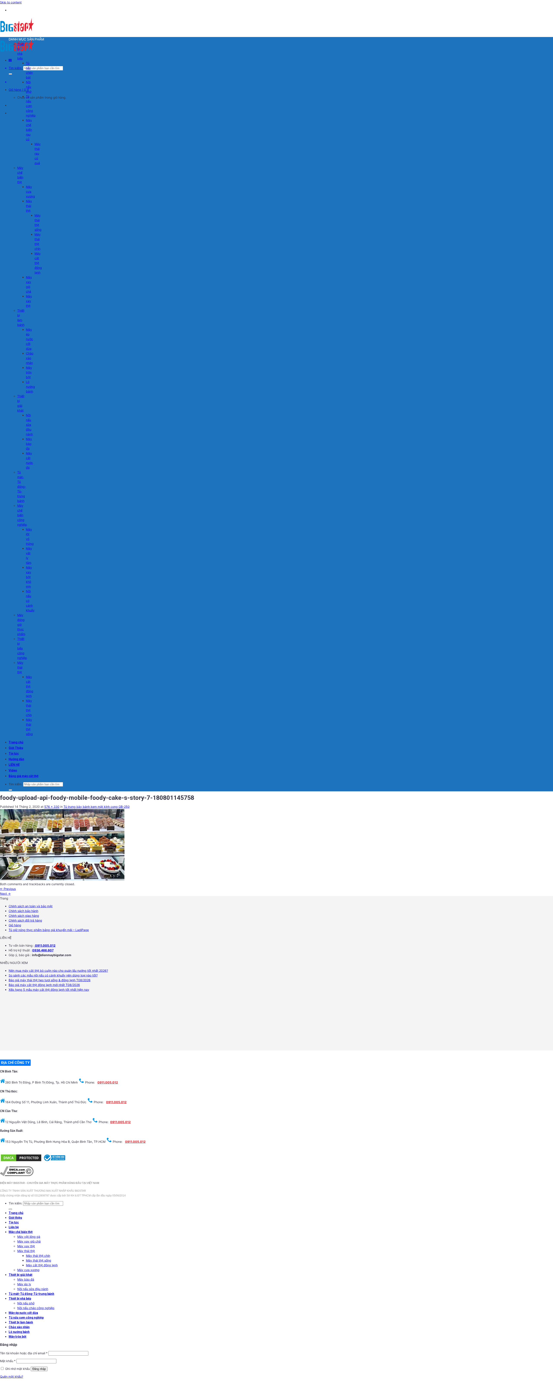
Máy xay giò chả (29, 1241)
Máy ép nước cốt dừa (29, 339)
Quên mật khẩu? (11, 1376)
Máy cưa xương (30, 191)
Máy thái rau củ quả (38, 153)
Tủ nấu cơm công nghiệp (31, 106)
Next (5, 893)
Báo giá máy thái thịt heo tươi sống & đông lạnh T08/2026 (50, 980)
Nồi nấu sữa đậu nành (29, 424)
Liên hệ (14, 1227)
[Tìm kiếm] (10, 74)
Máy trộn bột (29, 372)
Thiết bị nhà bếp (20, 1298)
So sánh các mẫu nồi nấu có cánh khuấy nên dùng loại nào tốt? (53, 975)
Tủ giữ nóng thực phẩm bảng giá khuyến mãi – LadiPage (49, 930)
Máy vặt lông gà (28, 1236)
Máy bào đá (29, 443)
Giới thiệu (15, 1217)
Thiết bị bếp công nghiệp (22, 648)
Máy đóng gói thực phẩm (21, 624)
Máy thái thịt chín (38, 1255)
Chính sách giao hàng (24, 915)
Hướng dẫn (16, 759)
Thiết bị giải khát (20, 1274)
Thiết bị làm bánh (21, 1322)
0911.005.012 (45, 945)
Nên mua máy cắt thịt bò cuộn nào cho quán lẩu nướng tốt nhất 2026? (58, 970)
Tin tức (14, 753)
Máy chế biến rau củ (29, 129)
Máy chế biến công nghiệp (22, 515)
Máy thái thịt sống (38, 1260)
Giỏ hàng (15, 925)
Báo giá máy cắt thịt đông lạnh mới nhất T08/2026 (44, 985)
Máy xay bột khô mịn (29, 577)
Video (13, 770)
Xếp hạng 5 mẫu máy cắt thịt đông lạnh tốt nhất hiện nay (49, 989)
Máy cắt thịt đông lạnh (38, 263)
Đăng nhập (39, 1369)
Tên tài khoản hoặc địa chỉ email (24, 1353)
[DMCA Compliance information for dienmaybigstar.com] (16, 1175)
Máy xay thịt (29, 301)
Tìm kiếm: (15, 68)
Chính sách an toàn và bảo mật (30, 906)
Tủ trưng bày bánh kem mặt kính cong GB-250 (97, 806)
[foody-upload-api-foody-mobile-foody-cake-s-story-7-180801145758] (62, 879)
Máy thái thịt (29, 205)
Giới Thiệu (16, 748)
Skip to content (11, 2)
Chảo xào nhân (29, 358)
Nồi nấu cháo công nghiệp (35, 1308)
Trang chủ (16, 742)
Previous (8, 889)
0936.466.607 (43, 950)
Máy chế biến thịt (21, 1232)
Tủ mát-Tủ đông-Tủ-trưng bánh (21, 486)
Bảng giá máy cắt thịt (23, 776)
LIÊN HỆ (14, 764)
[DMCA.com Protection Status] (21, 1161)
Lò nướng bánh (30, 386)
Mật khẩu (8, 1361)
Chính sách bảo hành (23, 911)
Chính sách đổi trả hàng (25, 920)
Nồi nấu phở (28, 86)
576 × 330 (51, 806)
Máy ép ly (24, 1284)
